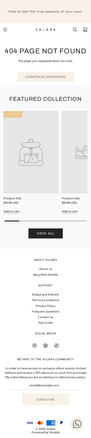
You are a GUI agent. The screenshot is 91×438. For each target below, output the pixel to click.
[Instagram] (34, 345)
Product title (12, 198)
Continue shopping (45, 77)
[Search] (75, 29)
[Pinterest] (45, 345)
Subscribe (45, 399)
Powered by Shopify (46, 432)
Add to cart (11, 211)
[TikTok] (56, 345)
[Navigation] (5, 29)
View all (46, 233)
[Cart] (85, 29)
